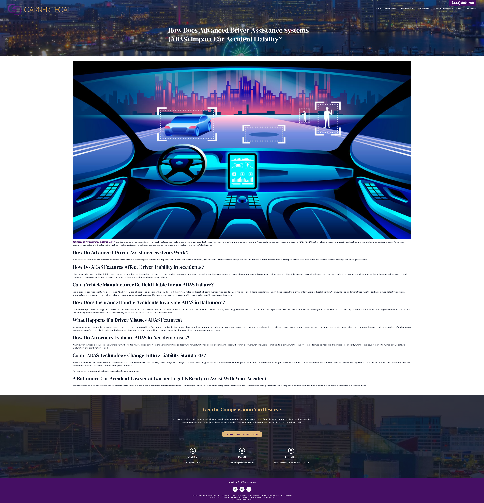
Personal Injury (407, 8)
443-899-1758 (193, 462)
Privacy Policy (236, 499)
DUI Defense (424, 8)
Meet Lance (390, 8)
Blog (459, 8)
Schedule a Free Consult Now (242, 434)
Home (378, 8)
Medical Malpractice (443, 8)
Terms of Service (247, 499)
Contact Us (471, 8)
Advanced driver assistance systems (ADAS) (94, 242)
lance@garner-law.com (242, 462)
